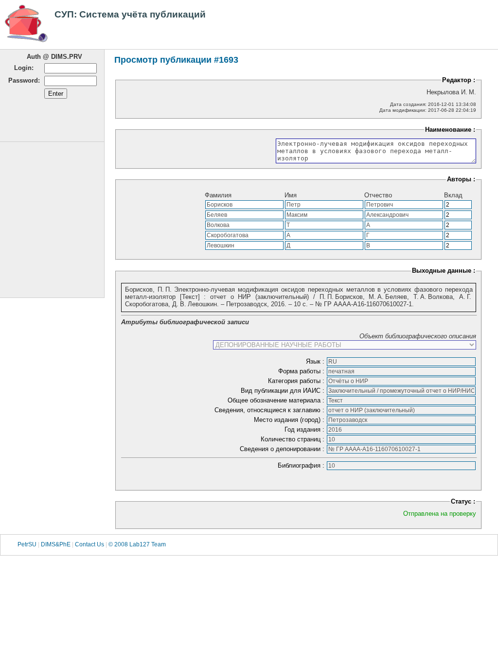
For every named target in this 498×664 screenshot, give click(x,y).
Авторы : (461, 179)
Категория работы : (297, 380)
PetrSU (27, 544)
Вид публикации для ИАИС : (283, 390)
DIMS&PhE (56, 544)
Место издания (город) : (290, 419)
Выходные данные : (443, 270)
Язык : (316, 361)
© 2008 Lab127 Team (137, 544)
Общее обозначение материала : (277, 400)
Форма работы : (302, 371)
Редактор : (458, 80)
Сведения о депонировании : (283, 449)
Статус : (463, 501)
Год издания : (305, 429)
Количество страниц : (293, 439)
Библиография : (302, 465)
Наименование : (450, 129)
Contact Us (89, 544)
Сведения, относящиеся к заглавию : (270, 410)
